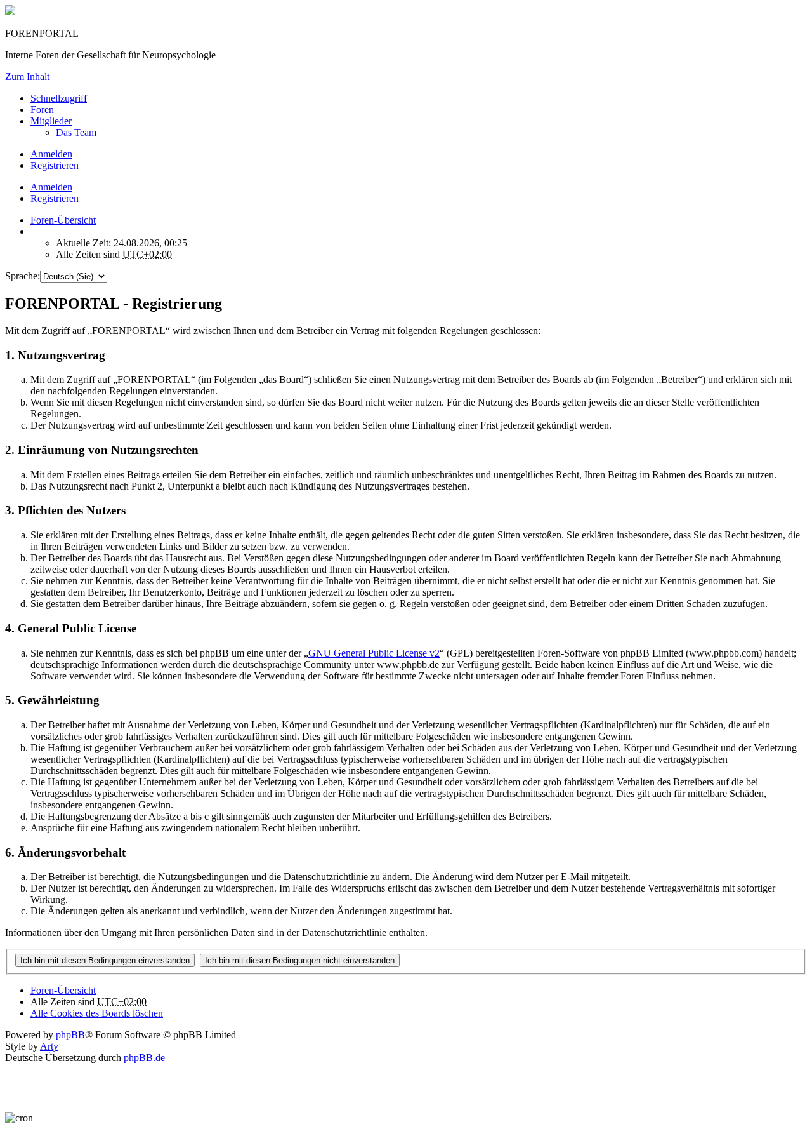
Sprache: (22, 276)
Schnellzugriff (58, 98)
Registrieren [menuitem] (54, 165)
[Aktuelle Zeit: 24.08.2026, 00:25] (34, 231)
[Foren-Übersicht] (10, 11)
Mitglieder (51, 121)
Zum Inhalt (27, 76)
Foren (42, 109)
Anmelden (51, 187)
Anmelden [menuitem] (51, 154)
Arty (49, 1046)
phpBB (70, 1034)
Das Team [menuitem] (76, 132)
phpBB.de (144, 1057)
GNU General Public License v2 (374, 653)
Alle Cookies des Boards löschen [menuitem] (96, 1013)
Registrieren (54, 198)
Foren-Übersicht (63, 990)
